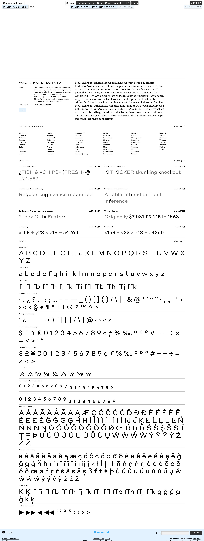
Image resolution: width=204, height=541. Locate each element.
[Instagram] (7, 532)
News (100, 2)
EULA (126, 2)
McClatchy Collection (15, 6)
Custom (81, 2)
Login (134, 2)
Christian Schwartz (42, 105)
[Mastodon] (3, 532)
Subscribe (195, 533)
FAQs (107, 538)
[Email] (11, 532)
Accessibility (98, 538)
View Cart (196, 3)
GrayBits (196, 538)
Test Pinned (195, 7)
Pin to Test (186, 6)
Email (158, 533)
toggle (97, 6)
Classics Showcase (10, 538)
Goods (108, 2)
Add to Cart (124, 7)
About (117, 2)
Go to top (178, 126)
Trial (22, 110)
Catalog (70, 2)
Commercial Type (13, 2)
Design (91, 2)
